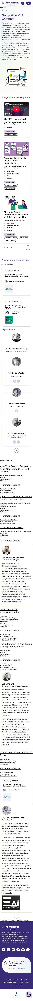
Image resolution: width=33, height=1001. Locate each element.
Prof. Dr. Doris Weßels (16, 373)
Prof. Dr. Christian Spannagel (16, 349)
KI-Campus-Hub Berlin (7, 523)
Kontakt (21, 982)
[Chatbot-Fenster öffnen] (28, 994)
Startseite (3, 7)
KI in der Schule (5, 491)
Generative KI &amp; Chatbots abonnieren (14, 920)
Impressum (24, 979)
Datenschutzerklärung (10, 982)
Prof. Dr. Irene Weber (16, 404)
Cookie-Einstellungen (12, 979)
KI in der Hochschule (7, 492)
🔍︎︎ (22, 3)
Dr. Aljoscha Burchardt (16, 433)
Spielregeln (19, 984)
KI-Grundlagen (5, 635)
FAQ (12, 984)
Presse (27, 982)
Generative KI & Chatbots (8, 489)
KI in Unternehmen (6, 664)
